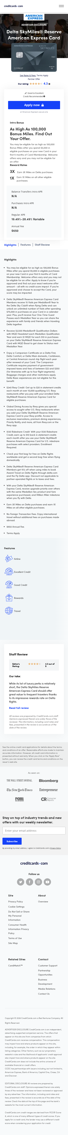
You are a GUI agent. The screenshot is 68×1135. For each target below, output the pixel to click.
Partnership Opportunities (45, 972)
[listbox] (34, 596)
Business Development (45, 981)
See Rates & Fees (28, 75)
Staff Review (42, 244)
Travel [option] (17, 611)
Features (25, 244)
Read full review (19, 708)
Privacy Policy (55, 848)
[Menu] (61, 6)
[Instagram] (38, 882)
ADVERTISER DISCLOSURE (34, 25)
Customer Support (47, 965)
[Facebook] (29, 882)
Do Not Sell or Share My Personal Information (19, 915)
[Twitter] (20, 882)
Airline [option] (17, 558)
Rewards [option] (18, 598)
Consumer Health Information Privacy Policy (18, 929)
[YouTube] (47, 882)
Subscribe (12, 841)
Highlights (10, 244)
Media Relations (46, 988)
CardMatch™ (15, 965)
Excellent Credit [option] (22, 571)
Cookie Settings (16, 906)
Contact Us (44, 993)
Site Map (13, 943)
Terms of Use (15, 938)
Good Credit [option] (20, 584)
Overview (43, 901)
